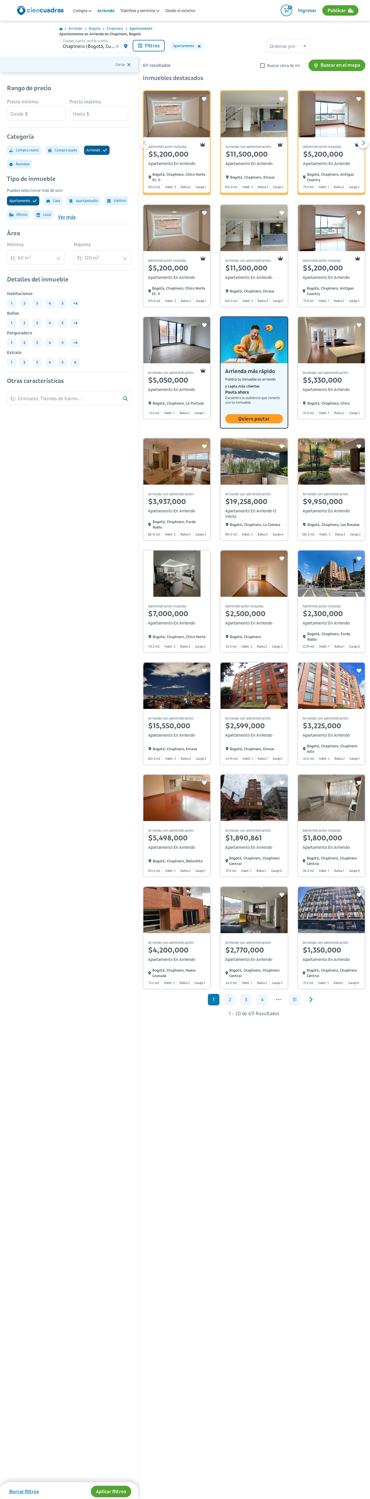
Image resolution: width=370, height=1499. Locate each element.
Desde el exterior (180, 10)
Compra (80, 10)
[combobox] (288, 46)
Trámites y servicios (138, 10)
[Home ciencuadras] (41, 11)
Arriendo (105, 10)
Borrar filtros (24, 1491)
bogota (94, 28)
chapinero (115, 28)
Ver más (66, 217)
